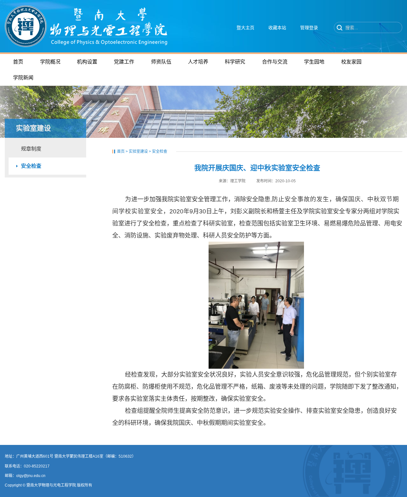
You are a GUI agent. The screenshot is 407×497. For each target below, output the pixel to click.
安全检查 (31, 166)
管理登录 (309, 27)
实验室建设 (138, 151)
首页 (121, 151)
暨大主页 (245, 27)
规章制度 (31, 148)
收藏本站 (277, 27)
